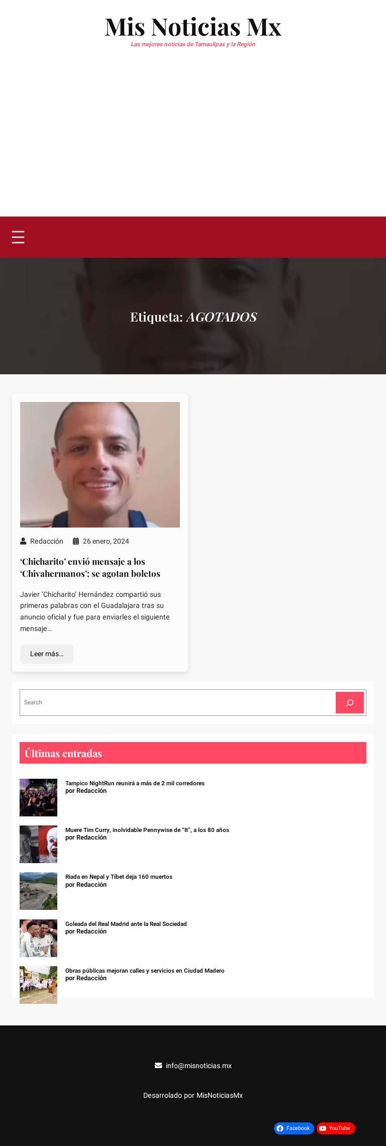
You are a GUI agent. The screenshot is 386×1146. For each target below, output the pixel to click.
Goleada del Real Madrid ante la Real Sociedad (126, 924)
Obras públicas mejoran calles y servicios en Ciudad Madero (145, 971)
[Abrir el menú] (18, 237)
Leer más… (46, 654)
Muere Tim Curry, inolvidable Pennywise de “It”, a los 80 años (147, 830)
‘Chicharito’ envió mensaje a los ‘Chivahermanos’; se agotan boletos (90, 567)
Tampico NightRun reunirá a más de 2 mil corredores (135, 783)
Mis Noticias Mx (193, 26)
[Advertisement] (193, 141)
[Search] (350, 702)
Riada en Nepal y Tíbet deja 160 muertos (118, 877)
